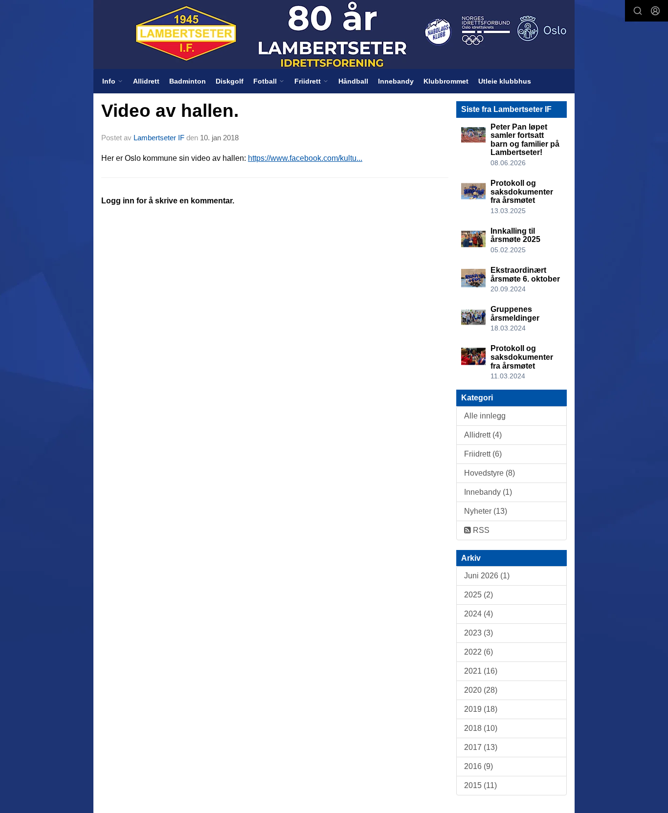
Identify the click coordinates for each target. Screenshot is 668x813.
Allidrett (146, 81)
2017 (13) (480, 747)
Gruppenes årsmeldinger (514, 313)
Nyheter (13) (485, 511)
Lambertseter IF (159, 137)
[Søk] (637, 11)
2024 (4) (478, 614)
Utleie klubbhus (504, 81)
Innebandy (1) (488, 492)
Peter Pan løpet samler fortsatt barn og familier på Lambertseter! (524, 140)
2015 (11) (480, 785)
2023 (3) (478, 633)
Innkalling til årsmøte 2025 (515, 235)
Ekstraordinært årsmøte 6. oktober (525, 274)
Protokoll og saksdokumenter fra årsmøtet (521, 191)
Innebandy (396, 81)
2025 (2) (478, 595)
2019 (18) (480, 709)
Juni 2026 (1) (487, 575)
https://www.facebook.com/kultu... (305, 158)
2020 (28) (480, 690)
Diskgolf (230, 81)
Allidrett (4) (483, 435)
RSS (480, 530)
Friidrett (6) (483, 454)
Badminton (187, 81)
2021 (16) (480, 671)
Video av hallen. (170, 111)
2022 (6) (478, 652)
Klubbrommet (445, 81)
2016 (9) (478, 766)
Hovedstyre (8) (489, 473)
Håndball (353, 81)
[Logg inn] (655, 11)
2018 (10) (480, 728)
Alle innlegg (485, 416)
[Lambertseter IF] (334, 34)
